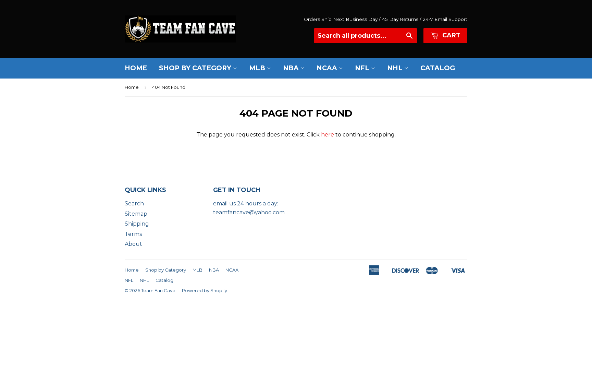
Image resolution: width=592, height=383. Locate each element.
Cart (450, 35)
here (327, 134)
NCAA (328, 68)
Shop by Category (196, 68)
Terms (133, 234)
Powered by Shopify (204, 290)
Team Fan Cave (158, 290)
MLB (258, 68)
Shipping (137, 223)
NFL (363, 68)
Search (134, 203)
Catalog (437, 68)
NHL (395, 68)
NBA (291, 68)
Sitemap (136, 214)
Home (136, 68)
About (133, 244)
